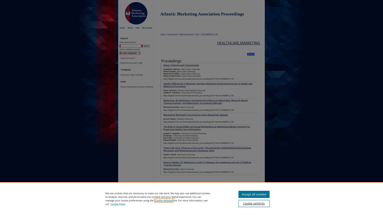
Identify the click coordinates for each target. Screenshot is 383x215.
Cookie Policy (118, 204)
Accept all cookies (254, 194)
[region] (191, 198)
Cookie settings (163, 200)
